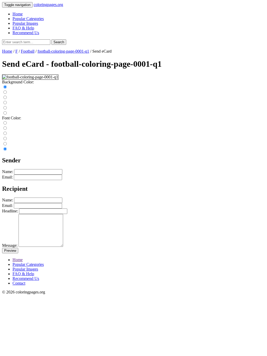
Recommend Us (26, 32)
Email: (7, 177)
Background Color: (18, 82)
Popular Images (25, 23)
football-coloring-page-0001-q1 (63, 51)
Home (18, 14)
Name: (7, 171)
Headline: (10, 211)
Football (27, 51)
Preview (10, 251)
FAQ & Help (23, 28)
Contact (19, 283)
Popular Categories (28, 18)
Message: (9, 245)
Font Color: (11, 118)
